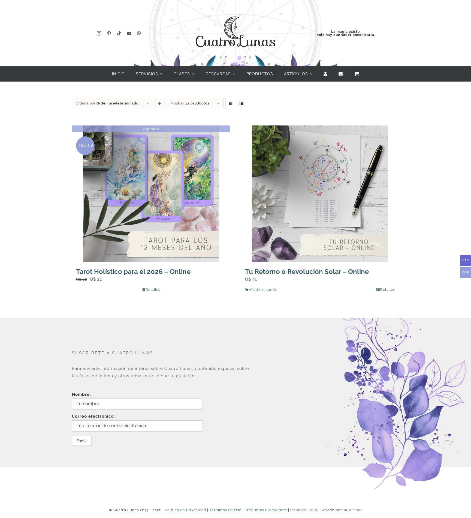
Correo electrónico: (93, 416)
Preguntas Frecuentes (266, 510)
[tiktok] (119, 33)
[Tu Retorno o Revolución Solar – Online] (320, 193)
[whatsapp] (139, 33)
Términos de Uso (225, 510)
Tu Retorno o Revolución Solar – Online (307, 272)
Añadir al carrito (263, 290)
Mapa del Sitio (303, 510)
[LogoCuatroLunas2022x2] (235, 11)
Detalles (153, 290)
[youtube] (129, 33)
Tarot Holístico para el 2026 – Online (133, 272)
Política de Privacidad (185, 510)
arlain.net (353, 510)
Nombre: (81, 394)
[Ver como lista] (241, 103)
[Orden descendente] (160, 103)
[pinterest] (109, 33)
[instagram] (99, 33)
